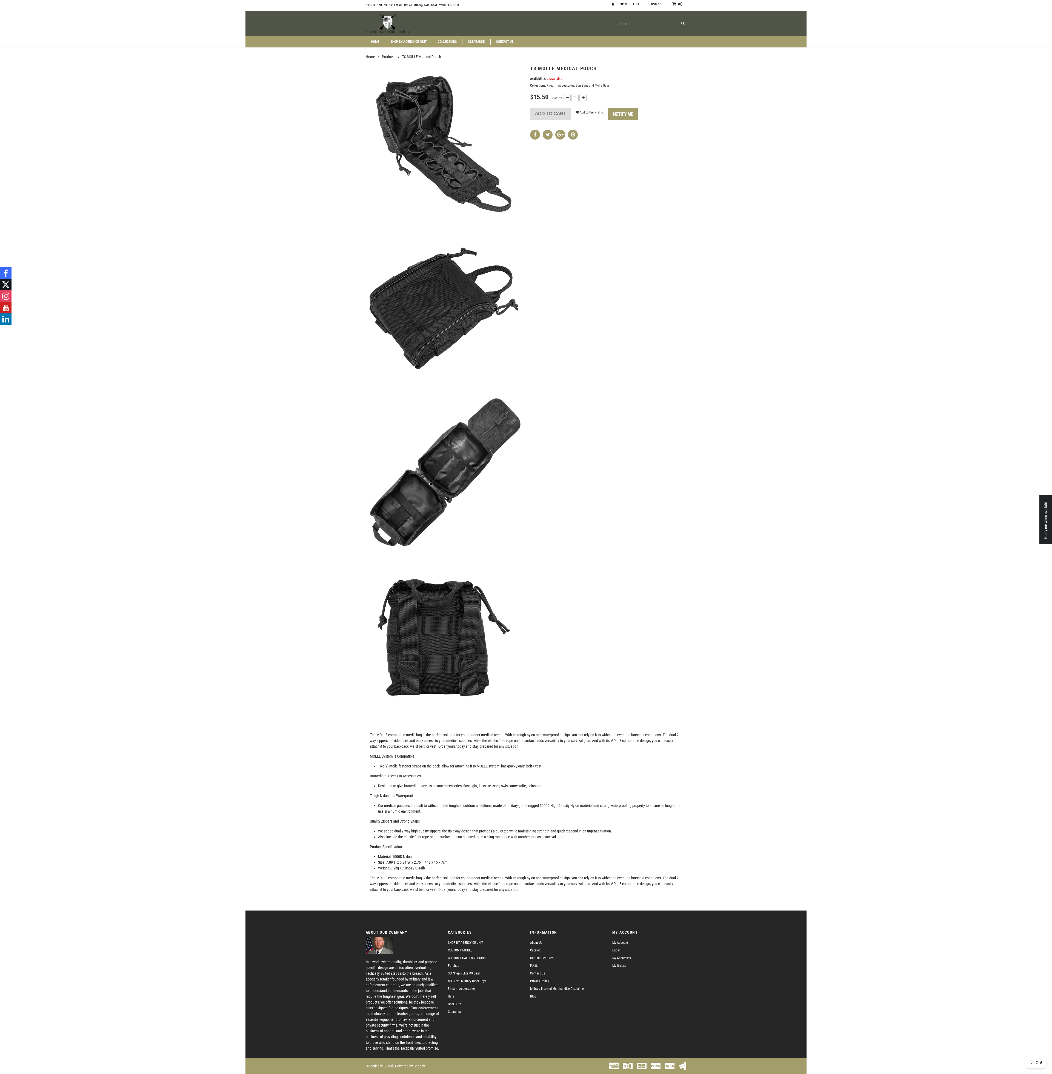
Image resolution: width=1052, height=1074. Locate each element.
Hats (451, 996)
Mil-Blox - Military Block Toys (467, 981)
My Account (620, 943)
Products (388, 57)
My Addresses (621, 958)
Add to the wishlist (592, 112)
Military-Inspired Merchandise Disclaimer (557, 989)
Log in (616, 950)
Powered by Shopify (410, 1066)
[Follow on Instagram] (6, 296)
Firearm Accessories (560, 85)
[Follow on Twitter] (6, 284)
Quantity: (557, 98)
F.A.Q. (534, 966)
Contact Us (504, 42)
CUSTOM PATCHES (460, 950)
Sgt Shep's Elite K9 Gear (464, 973)
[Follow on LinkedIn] (6, 319)
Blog (533, 996)
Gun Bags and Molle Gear (592, 85)
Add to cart (550, 113)
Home (375, 42)
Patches (453, 966)
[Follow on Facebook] (6, 273)
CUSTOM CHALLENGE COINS (466, 958)
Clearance (476, 42)
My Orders (619, 966)
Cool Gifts (454, 1004)
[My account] (614, 4)
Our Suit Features (541, 958)
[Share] (535, 135)
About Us (536, 943)
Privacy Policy (539, 981)
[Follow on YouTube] (6, 307)
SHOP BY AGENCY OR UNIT (408, 42)
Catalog (535, 950)
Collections (447, 42)
